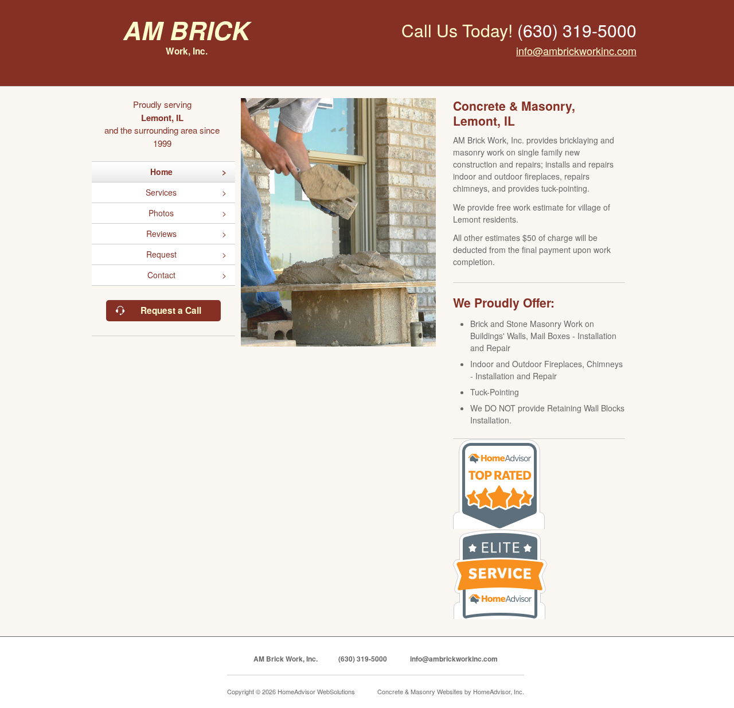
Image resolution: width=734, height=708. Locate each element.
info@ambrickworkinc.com (576, 50)
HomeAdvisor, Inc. (498, 691)
